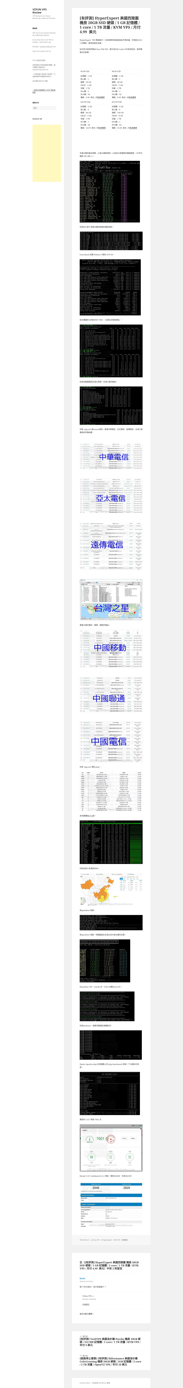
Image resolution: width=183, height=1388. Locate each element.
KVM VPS (117, 1240)
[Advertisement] (47, 153)
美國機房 (125, 1240)
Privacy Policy (85, 1383)
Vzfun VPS (96, 1240)
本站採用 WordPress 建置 (101, 1383)
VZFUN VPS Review (40, 11)
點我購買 (101, 97)
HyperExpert (107, 1240)
